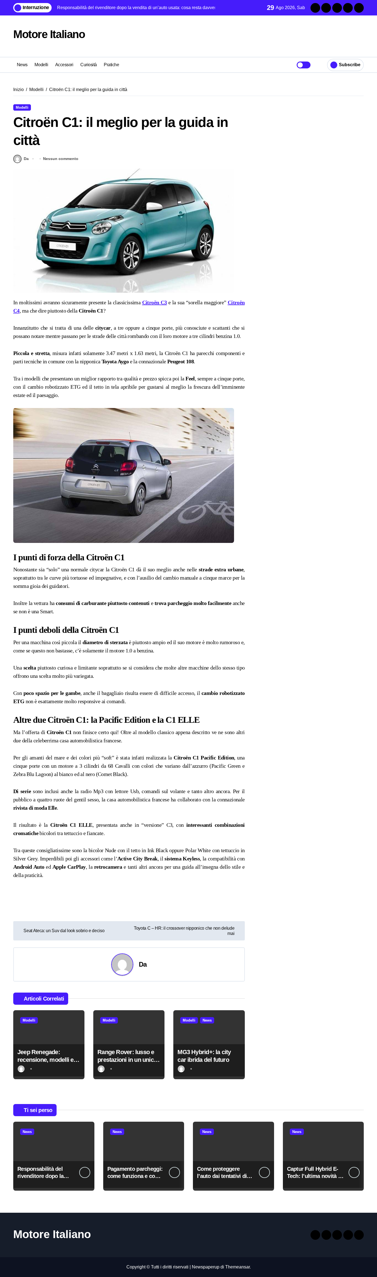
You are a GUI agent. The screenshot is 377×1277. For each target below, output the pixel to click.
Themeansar (237, 1267)
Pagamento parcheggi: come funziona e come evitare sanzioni (135, 1176)
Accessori (64, 64)
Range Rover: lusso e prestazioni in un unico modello (127, 1060)
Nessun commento (60, 158)
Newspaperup (205, 1267)
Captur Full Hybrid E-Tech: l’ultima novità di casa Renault (315, 1176)
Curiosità (88, 64)
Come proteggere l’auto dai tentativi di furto (222, 1176)
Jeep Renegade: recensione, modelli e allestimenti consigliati (46, 1060)
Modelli (41, 64)
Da (26, 158)
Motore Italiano (49, 34)
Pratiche (111, 64)
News (22, 64)
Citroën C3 (154, 302)
